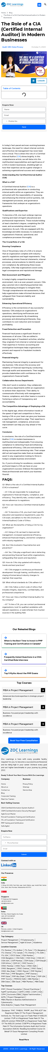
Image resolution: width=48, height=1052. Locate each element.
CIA (18, 156)
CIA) (12, 439)
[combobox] (5, 121)
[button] (39, 5)
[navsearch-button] (45, 4)
